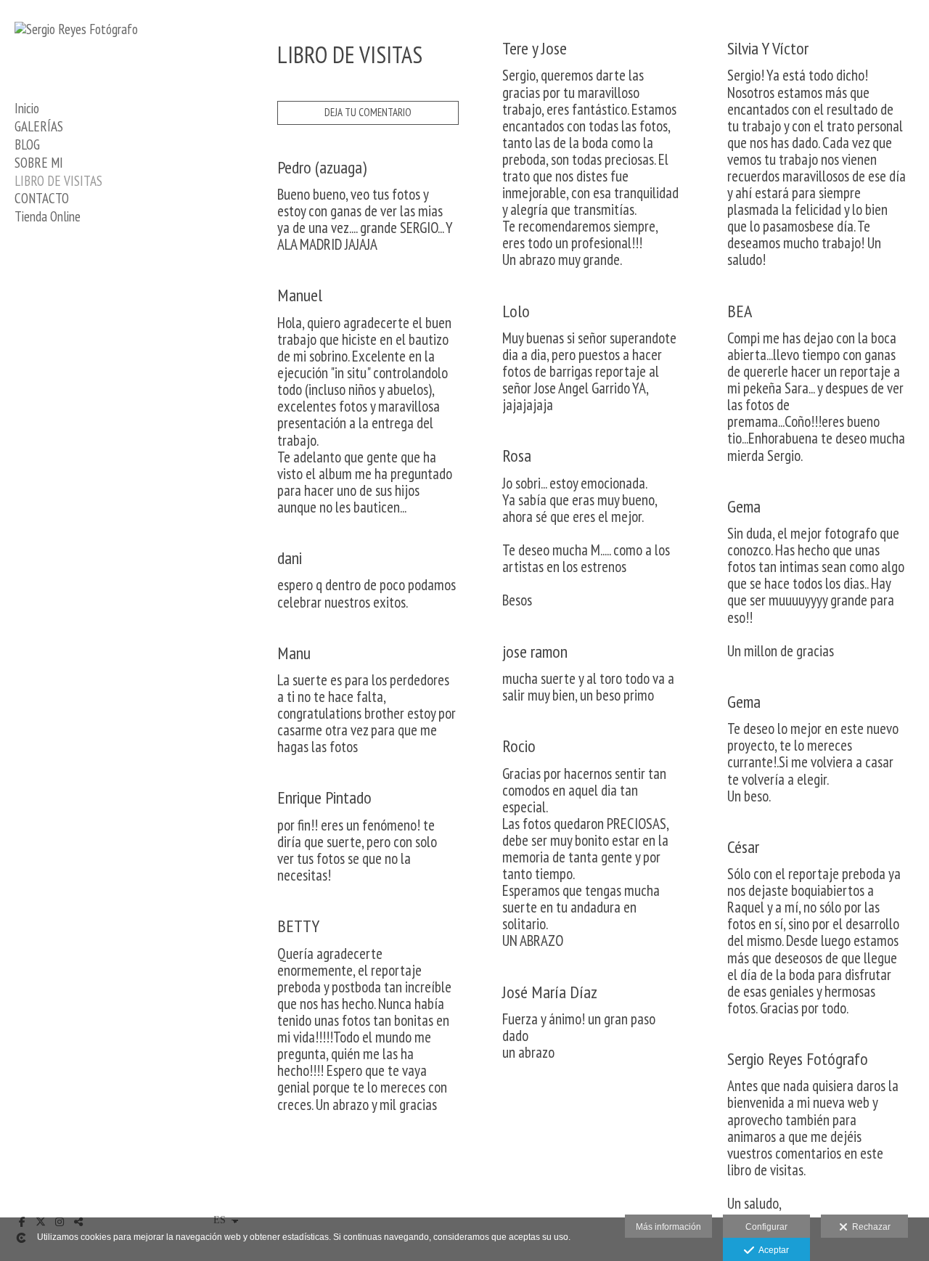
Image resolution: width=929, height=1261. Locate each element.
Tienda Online (48, 216)
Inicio (27, 108)
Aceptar (771, 1250)
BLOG (27, 144)
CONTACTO (42, 198)
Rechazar (869, 1227)
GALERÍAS (39, 126)
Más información (668, 1227)
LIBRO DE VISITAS (58, 180)
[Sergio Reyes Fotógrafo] (76, 29)
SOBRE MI (39, 162)
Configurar (766, 1227)
